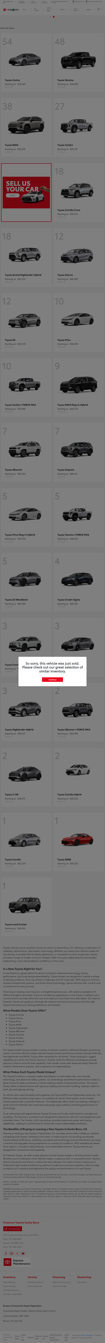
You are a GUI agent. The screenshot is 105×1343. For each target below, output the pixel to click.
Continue (52, 679)
